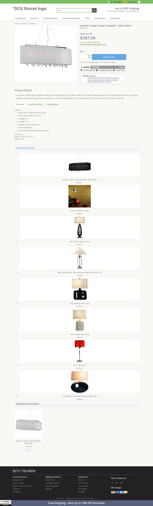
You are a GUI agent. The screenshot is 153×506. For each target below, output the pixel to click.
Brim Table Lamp (79, 365)
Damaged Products (52, 483)
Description (20, 104)
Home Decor (115, 18)
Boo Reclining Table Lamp (79, 303)
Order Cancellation (52, 486)
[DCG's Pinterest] (121, 482)
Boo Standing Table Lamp (79, 334)
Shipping (48, 489)
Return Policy (50, 480)
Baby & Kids (100, 18)
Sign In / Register (19, 483)
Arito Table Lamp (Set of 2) (79, 241)
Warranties (16, 492)
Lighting (32, 24)
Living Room (20, 18)
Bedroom (34, 18)
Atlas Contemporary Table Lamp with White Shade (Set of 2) (79, 272)
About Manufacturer (35, 104)
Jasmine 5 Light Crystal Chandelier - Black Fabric (79, 180)
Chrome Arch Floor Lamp (79, 211)
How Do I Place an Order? (22, 486)
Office (87, 18)
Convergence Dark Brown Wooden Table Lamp (79, 396)
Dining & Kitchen (50, 18)
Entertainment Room (71, 18)
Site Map (81, 492)
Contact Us (17, 489)
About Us (81, 480)
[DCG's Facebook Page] (112, 482)
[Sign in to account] (139, 1)
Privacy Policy (83, 486)
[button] (76, 503)
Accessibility (82, 489)
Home (16, 24)
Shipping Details (52, 104)
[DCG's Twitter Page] (117, 482)
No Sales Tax (83, 483)
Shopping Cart (18, 480)
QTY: (82, 51)
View (28, 450)
